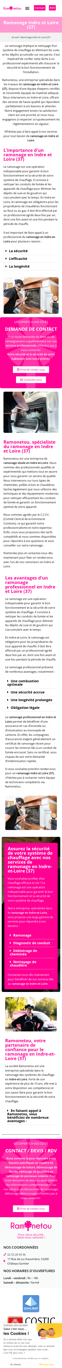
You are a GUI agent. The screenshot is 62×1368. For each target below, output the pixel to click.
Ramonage (22, 935)
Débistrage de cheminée (23, 952)
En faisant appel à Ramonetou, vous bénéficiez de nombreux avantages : (28, 1116)
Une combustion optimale (23, 682)
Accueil (15, 37)
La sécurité (18, 251)
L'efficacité (18, 258)
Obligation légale (25, 707)
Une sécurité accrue (28, 692)
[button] (27, 8)
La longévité (19, 266)
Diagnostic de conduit (31, 943)
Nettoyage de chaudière (23, 963)
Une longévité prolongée (31, 700)
